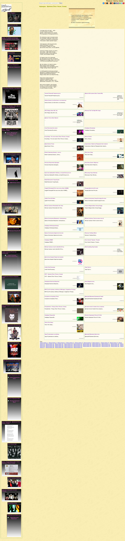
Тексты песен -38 (50, 347)
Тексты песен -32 (78, 346)
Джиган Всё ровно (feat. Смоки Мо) (94, 93)
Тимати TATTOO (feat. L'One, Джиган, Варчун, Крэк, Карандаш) (11, 106)
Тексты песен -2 (52, 342)
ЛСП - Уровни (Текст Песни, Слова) (54, 274)
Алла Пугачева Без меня (51, 128)
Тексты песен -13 (68, 343)
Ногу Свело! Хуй (12, 444)
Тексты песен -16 (96, 343)
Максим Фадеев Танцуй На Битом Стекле (11, 306)
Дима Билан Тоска (49, 143)
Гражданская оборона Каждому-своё (10, 277)
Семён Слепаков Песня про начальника (9, 252)
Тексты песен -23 (78, 345)
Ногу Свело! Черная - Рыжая (92, 240)
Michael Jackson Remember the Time (54, 205)
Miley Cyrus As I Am (13, 25)
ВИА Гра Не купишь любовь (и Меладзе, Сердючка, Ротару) (60, 289)
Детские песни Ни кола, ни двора (12, 360)
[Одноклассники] (105, 3)
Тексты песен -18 (115, 343)
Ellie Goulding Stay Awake (91, 246)
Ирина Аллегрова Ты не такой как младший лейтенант (11, 204)
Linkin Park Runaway (50, 267)
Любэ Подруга (11, 13)
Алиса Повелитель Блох (14, 375)
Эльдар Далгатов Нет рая (91, 188)
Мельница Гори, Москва (91, 172)
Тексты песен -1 (44, 342)
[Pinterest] (123, 3)
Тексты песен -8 (105, 342)
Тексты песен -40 (68, 347)
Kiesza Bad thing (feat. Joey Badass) (12, 88)
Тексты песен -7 (96, 342)
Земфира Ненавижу (90, 128)
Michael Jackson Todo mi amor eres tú (94, 218)
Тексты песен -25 (96, 345)
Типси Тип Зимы (49, 322)
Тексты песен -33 (87, 346)
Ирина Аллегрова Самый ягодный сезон (95, 198)
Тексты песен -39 (59, 347)
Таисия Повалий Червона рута (53, 93)
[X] (107, 3)
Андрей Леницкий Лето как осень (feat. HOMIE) (57, 188)
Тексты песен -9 (113, 342)
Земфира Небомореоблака (52, 225)
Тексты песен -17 (105, 343)
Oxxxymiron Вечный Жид (14, 325)
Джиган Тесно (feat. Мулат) (51, 117)
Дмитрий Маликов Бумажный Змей (94, 296)
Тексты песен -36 (115, 346)
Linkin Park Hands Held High (14, 165)
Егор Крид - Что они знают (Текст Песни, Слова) (57, 136)
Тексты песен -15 (87, 343)
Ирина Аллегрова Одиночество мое (54, 233)
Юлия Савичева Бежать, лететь (53, 152)
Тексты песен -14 (78, 343)
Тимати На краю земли (14, 292)
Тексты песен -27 (115, 345)
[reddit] (112, 3)
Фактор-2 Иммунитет (13, 64)
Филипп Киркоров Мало (14, 398)
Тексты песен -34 (96, 346)
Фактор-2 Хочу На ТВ (13, 228)
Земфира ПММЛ (49, 240)
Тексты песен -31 (68, 346)
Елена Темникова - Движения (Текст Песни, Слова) (11, 422)
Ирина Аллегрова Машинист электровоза (55, 218)
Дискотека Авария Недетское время (54, 257)
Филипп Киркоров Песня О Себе (93, 315)
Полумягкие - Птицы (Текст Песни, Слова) (55, 306)
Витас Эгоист (88, 136)
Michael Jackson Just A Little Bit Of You (54, 246)
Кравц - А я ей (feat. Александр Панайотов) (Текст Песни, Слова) (10, 38)
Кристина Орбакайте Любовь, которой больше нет (58, 172)
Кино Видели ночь (89, 281)
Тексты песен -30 (59, 346)
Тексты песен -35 (105, 346)
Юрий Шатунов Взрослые (14, 515)
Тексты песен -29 (50, 346)
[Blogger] (109, 3)
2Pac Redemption (12, 216)
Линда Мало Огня (12, 503)
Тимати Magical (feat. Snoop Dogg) (93, 205)
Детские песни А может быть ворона (94, 306)
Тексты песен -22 (68, 345)
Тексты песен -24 (87, 345)
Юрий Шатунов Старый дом (52, 179)
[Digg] (111, 3)
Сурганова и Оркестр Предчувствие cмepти (96, 143)
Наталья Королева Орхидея (52, 162)
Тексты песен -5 (79, 342)
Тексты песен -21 (59, 345)
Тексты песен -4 (70, 342)
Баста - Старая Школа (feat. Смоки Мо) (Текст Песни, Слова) (11, 462)
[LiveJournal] (114, 3)
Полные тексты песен (115, 1)
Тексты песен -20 (50, 345)
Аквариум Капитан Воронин (52, 281)
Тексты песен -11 (50, 343)
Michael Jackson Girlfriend (14, 478)
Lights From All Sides (50, 198)
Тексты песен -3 (61, 342)
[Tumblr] (116, 3)
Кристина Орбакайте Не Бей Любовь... (9, 490)
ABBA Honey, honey (13, 180)
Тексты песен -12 (59, 343)
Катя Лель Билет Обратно (91, 162)
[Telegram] (122, 3)
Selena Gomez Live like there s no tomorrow (55, 100)
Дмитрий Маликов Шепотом (92, 334)
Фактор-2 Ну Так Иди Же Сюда (93, 110)
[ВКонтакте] (103, 3)
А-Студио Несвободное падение (12, 153)
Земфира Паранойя (50, 315)
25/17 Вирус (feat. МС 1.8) (51, 110)
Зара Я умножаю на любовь (52, 334)
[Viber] (118, 3)
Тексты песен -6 (87, 342)
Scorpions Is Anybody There (52, 296)
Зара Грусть (88, 267)
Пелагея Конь (11, 52)
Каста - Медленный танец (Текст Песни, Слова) (10, 130)
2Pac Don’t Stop (89, 152)
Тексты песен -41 (78, 347)
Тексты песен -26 (105, 345)
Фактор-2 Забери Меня (91, 233)
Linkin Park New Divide (13, 342)
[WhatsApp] (120, 3)
